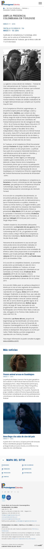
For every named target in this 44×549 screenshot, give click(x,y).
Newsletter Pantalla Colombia (12, 10)
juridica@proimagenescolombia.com (26, 521)
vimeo (12, 492)
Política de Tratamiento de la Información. (24, 538)
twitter (5, 492)
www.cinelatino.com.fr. (11, 341)
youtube (8, 492)
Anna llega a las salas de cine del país (19, 436)
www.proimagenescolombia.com (11, 519)
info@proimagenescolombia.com (11, 515)
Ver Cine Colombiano (13, 8)
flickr (15, 492)
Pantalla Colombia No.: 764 (13, 29)
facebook (2, 492)
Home (3, 8)
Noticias (25, 8)
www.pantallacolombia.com (9, 517)
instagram (18, 492)
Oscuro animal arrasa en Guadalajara (18, 374)
